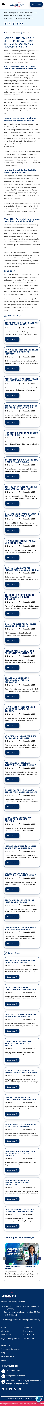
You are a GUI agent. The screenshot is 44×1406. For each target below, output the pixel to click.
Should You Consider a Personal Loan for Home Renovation (18, 680)
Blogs (12, 13)
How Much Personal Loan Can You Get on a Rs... (20, 542)
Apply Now (27, 1327)
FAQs (3, 1353)
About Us (5, 1331)
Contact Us (6, 1335)
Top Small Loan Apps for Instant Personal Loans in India (22, 569)
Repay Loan (28, 1331)
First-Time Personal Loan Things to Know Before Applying (18, 819)
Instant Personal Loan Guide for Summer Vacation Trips (20, 652)
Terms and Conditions (10, 1349)
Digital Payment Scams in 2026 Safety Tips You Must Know (21, 407)
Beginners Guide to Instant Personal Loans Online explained (19, 597)
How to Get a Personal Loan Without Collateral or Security (20, 709)
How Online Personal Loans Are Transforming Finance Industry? (21, 352)
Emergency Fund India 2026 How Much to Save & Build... (21, 461)
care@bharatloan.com (15, 1376)
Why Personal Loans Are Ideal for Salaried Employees (20, 737)
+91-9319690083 (13, 1371)
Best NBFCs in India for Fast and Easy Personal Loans (22, 324)
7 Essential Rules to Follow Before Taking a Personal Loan (21, 791)
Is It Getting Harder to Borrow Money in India (21, 434)
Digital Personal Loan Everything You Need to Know (20, 874)
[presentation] (4, 1258)
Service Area (28, 1338)
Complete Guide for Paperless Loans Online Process (20, 625)
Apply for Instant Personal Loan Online (20, 1267)
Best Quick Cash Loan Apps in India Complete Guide (20, 901)
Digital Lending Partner (10, 1338)
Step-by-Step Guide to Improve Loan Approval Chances (21, 488)
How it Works (28, 1335)
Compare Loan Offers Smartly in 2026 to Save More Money (22, 515)
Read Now (11, 339)
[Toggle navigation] (3, 4)
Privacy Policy (6, 1345)
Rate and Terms (8, 1356)
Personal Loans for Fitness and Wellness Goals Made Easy (21, 380)
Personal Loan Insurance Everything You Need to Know (20, 764)
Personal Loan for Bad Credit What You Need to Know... (20, 928)
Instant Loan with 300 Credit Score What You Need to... (20, 847)
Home (6, 13)
